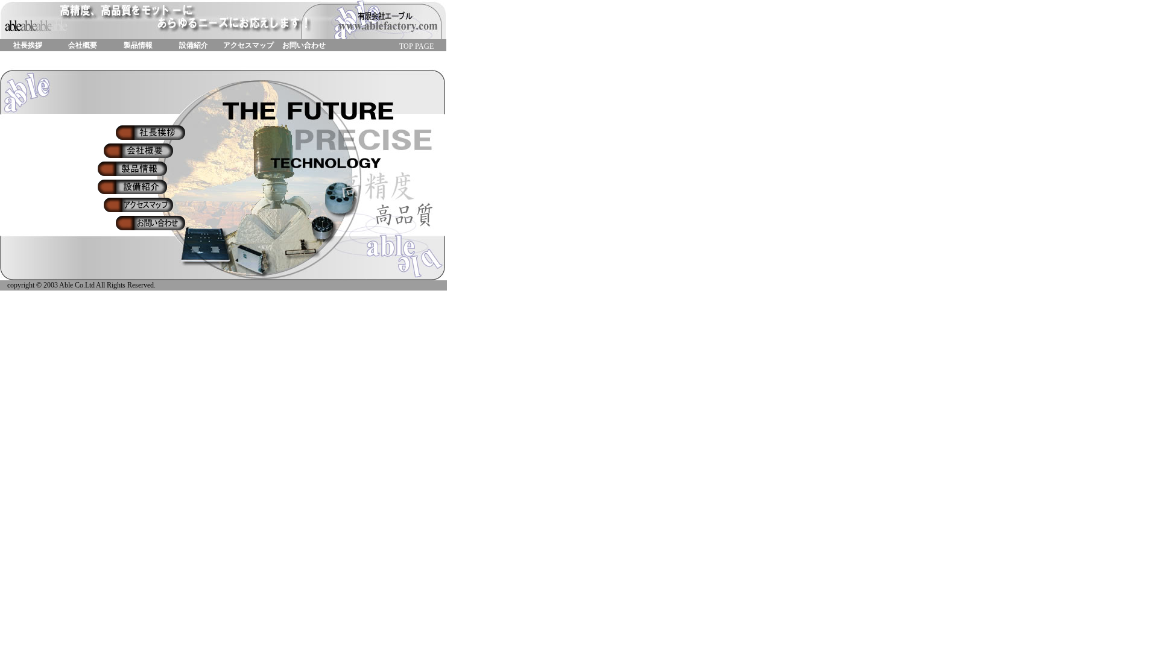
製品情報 (138, 45)
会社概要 (82, 45)
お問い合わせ (304, 45)
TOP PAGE (416, 46)
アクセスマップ (248, 45)
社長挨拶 (27, 45)
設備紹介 (193, 45)
